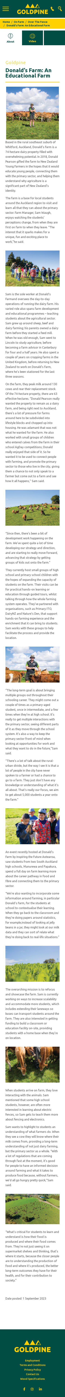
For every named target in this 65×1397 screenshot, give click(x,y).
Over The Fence (37, 21)
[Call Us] (52, 8)
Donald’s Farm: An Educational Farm (28, 25)
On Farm (19, 21)
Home (6, 21)
